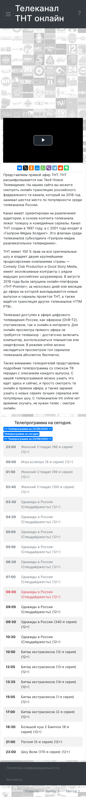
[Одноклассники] (31, 167)
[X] (25, 167)
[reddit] (60, 167)
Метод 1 (73, 791)
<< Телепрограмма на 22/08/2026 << (28, 428)
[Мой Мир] (37, 167)
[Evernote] (66, 167)
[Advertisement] (43, 74)
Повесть (32, 791)
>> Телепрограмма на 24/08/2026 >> (28, 438)
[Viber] (48, 167)
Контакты (14, 779)
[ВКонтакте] (19, 167)
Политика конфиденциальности (32, 768)
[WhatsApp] (43, 167)
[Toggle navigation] (8, 14)
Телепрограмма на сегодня (21, 433)
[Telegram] (54, 167)
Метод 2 (52, 791)
